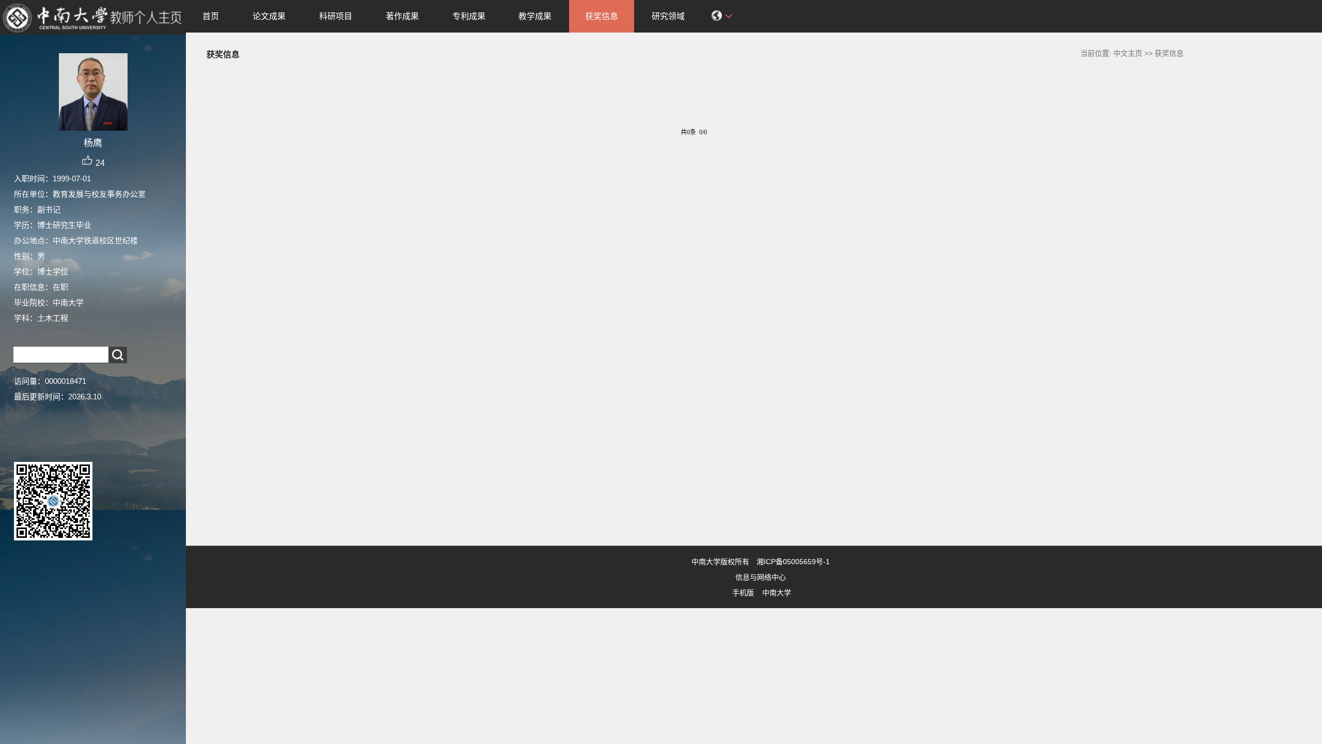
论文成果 (269, 16)
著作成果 (402, 16)
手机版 (743, 592)
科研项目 (335, 16)
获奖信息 (601, 16)
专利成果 (468, 16)
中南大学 (776, 592)
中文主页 (1127, 53)
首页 (210, 16)
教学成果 (535, 16)
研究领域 (668, 16)
